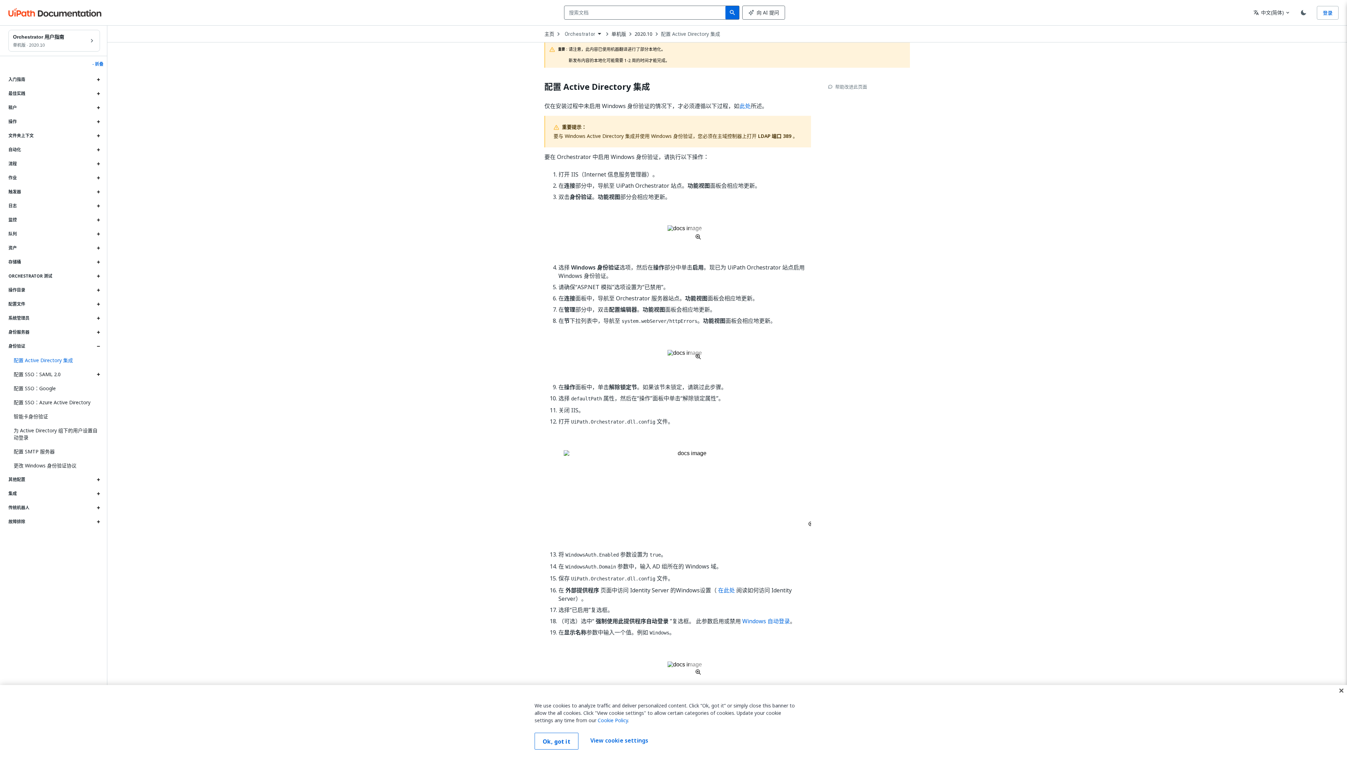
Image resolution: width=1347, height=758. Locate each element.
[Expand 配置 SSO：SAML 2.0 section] (98, 374)
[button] (54, 360)
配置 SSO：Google (35, 388)
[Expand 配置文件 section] (98, 304)
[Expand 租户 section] (98, 108)
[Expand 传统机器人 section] (98, 508)
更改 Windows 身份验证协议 (45, 465)
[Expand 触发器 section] (98, 192)
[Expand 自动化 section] (98, 150)
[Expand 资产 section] (98, 248)
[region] (673, 721)
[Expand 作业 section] (98, 178)
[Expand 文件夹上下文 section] (98, 136)
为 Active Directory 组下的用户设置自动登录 (56, 434)
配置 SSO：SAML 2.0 (37, 374)
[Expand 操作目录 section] (98, 290)
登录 (1328, 12)
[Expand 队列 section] (98, 234)
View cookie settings (619, 740)
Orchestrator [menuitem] (580, 34)
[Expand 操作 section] (98, 122)
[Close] (1341, 691)
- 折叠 (97, 64)
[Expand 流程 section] (98, 164)
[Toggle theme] (1303, 13)
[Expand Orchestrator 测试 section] (98, 276)
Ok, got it (556, 741)
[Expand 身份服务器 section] (98, 332)
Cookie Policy (613, 720)
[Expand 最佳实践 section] (98, 94)
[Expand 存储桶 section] (98, 262)
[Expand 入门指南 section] (98, 80)
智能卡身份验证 (31, 416)
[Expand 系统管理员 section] (98, 318)
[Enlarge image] (684, 232)
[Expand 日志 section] (98, 206)
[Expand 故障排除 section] (98, 522)
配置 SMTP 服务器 (34, 451)
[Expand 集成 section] (98, 494)
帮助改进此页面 (851, 86)
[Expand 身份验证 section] (98, 346)
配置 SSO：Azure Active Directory (52, 402)
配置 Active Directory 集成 (690, 34)
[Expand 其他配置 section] (98, 480)
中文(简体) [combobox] (1268, 12)
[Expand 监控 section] (98, 220)
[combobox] (646, 12)
